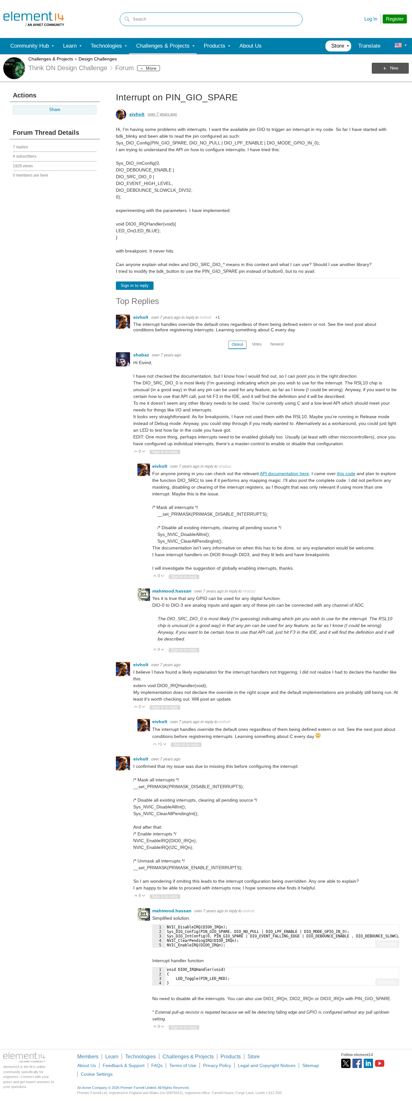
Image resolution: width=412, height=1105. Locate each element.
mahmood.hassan (172, 591)
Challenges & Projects (50, 58)
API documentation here (284, 473)
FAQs (157, 1065)
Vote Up (136, 452)
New (394, 68)
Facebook (357, 1063)
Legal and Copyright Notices (266, 1065)
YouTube (379, 1063)
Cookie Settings (97, 1074)
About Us (86, 1065)
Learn (111, 1056)
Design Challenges (98, 58)
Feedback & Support (124, 1065)
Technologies (140, 1056)
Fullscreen (387, 944)
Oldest (237, 344)
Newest (277, 344)
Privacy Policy (217, 1065)
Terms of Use (182, 1065)
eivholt (137, 114)
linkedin (368, 1063)
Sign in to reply (135, 285)
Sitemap (310, 1065)
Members (87, 1056)
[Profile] (398, 46)
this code (346, 473)
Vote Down (143, 452)
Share (54, 109)
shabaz (141, 354)
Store (254, 1056)
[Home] (33, 19)
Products (230, 1056)
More (151, 68)
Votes (257, 344)
